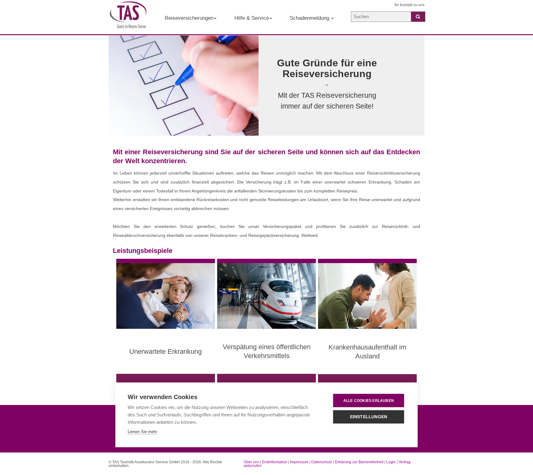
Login (391, 462)
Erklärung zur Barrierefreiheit (359, 462)
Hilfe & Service (251, 18)
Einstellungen (368, 417)
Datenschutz (321, 462)
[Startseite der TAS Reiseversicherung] (128, 17)
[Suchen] (418, 16)
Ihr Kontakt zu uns (409, 5)
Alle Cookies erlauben (368, 401)
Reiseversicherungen (189, 18)
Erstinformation (274, 462)
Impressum (299, 462)
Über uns (251, 462)
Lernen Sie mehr (142, 431)
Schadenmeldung (310, 18)
